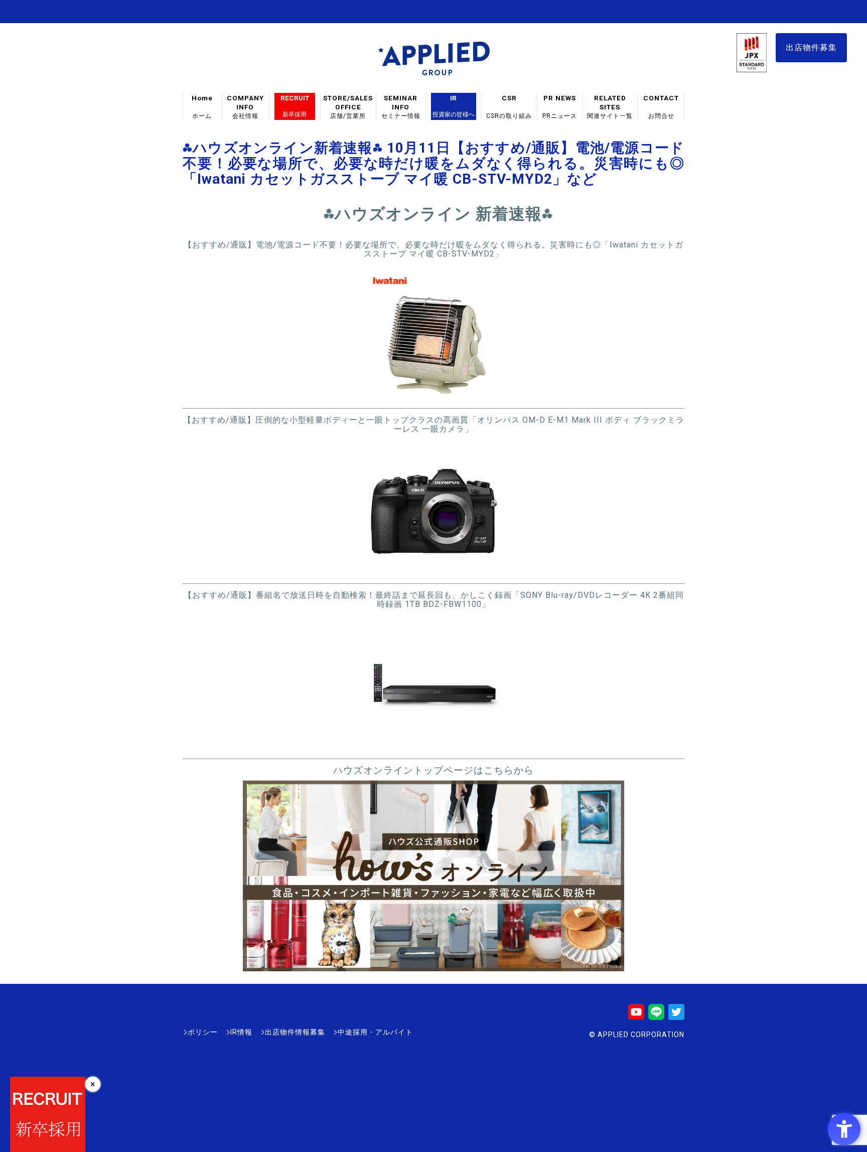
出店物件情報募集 (295, 1032)
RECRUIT (294, 106)
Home (202, 106)
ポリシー (203, 1032)
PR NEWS (559, 106)
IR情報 (241, 1032)
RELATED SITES (610, 106)
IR (453, 106)
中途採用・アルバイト (375, 1032)
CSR (509, 106)
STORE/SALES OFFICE (348, 106)
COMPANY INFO (245, 106)
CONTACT (661, 106)
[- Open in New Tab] (433, 397)
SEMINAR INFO (400, 106)
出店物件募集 (811, 47)
